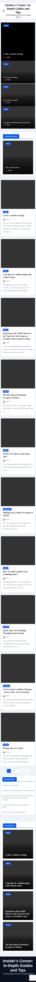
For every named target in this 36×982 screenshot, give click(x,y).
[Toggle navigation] (3, 11)
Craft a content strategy (13, 54)
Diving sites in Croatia (13, 748)
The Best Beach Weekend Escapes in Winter (16, 945)
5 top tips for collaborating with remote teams (16, 122)
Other (6, 25)
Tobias (8, 57)
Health (6, 627)
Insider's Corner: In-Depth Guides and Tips (18, 8)
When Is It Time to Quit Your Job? (14, 812)
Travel (6, 391)
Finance (6, 686)
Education (7, 509)
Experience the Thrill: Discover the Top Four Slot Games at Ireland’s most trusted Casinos (17, 336)
